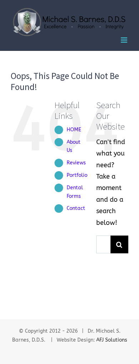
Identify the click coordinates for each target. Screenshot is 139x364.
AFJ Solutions (111, 340)
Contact (76, 208)
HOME (74, 130)
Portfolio (77, 175)
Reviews (76, 163)
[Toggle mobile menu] (124, 40)
